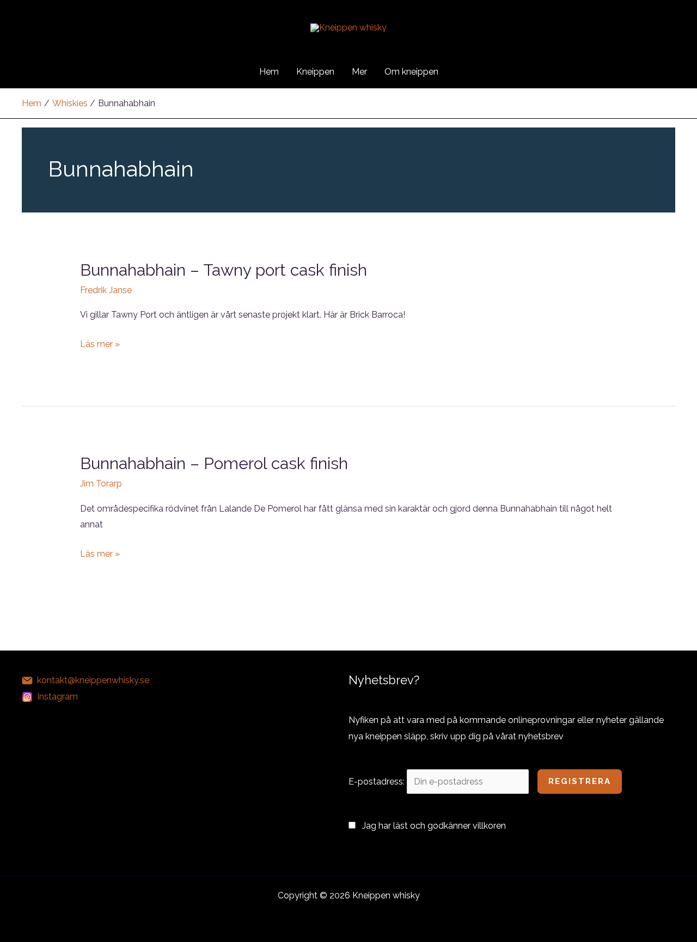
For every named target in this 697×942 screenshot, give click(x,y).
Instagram (57, 696)
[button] (462, 72)
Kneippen (315, 71)
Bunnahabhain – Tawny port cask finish (223, 269)
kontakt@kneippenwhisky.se (93, 680)
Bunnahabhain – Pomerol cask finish (214, 463)
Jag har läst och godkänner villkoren (434, 826)
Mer (359, 71)
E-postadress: (377, 781)
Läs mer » (100, 345)
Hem (269, 71)
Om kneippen (411, 71)
